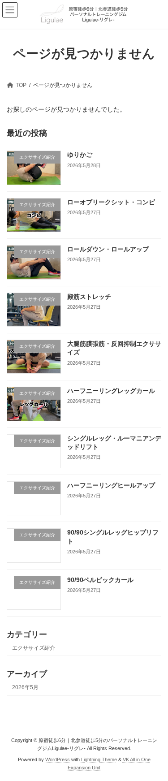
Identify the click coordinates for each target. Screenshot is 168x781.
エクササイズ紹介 (33, 648)
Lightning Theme (99, 759)
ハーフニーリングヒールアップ (111, 485)
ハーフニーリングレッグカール (111, 390)
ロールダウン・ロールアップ (108, 249)
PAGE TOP (155, 748)
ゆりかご (79, 154)
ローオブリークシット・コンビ (111, 202)
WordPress (57, 759)
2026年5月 (25, 687)
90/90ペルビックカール (100, 579)
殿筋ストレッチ (89, 296)
